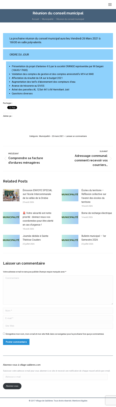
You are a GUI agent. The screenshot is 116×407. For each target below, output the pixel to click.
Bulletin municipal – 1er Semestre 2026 (93, 238)
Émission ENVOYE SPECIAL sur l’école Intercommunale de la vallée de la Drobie (37, 194)
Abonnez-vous (12, 386)
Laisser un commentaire (76, 136)
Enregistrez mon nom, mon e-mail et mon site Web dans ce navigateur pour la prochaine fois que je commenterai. (55, 334)
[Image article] (11, 195)
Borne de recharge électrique (96, 213)
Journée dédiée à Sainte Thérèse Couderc (35, 238)
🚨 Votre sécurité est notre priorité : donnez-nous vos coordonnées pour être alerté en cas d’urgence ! (38, 219)
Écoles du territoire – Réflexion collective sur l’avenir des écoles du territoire (93, 196)
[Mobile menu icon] (110, 5)
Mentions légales (79, 401)
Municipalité (44, 136)
